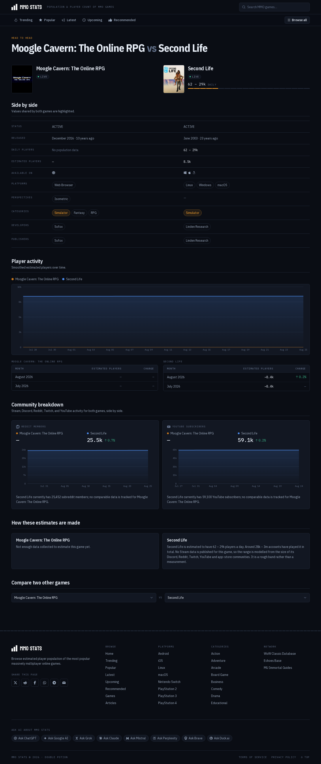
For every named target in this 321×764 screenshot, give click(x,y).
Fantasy (79, 213)
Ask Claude (111, 738)
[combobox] (84, 597)
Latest (71, 20)
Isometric (61, 199)
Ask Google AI (58, 738)
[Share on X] (15, 683)
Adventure (218, 661)
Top (307, 757)
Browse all (299, 20)
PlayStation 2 (167, 689)
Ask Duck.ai (221, 738)
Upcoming (95, 20)
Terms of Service (253, 757)
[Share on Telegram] (54, 683)
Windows (205, 185)
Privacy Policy (283, 757)
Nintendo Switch (169, 682)
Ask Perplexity (167, 738)
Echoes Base (273, 661)
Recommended (125, 20)
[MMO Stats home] (26, 7)
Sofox (58, 227)
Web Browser (63, 185)
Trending (26, 20)
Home (109, 654)
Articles (110, 703)
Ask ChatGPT (27, 738)
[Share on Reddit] (25, 683)
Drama (215, 696)
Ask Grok (86, 738)
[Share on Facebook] (35, 683)
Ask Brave (196, 738)
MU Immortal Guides (278, 668)
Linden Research (197, 227)
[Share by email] (64, 683)
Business (217, 682)
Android (163, 654)
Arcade (216, 668)
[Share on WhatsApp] (45, 683)
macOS (222, 185)
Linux (189, 185)
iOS (160, 661)
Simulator (61, 213)
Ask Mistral (138, 738)
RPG (94, 213)
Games (110, 696)
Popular (49, 20)
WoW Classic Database (280, 654)
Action (215, 654)
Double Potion (56, 757)
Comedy (216, 689)
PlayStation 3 (167, 696)
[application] (161, 319)
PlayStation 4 (167, 703)
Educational (219, 703)
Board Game (219, 675)
